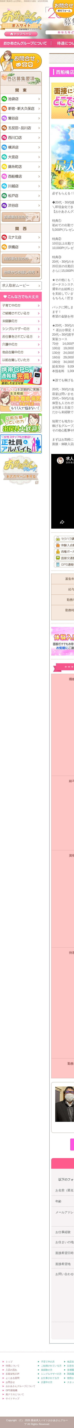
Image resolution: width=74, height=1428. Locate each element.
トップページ (21, 34)
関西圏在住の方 (21, 258)
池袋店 (20, 99)
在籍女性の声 (12, 1374)
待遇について (12, 1365)
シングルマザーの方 (20, 329)
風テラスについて (15, 1394)
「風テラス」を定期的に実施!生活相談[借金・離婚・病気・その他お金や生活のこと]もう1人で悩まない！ (21, 399)
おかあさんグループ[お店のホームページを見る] (21, 470)
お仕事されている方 (20, 336)
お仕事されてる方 (50, 1378)
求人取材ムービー (15, 285)
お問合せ (21, 60)
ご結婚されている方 (51, 1365)
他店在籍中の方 (20, 352)
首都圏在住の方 (21, 217)
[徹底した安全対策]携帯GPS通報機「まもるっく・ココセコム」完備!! (21, 375)
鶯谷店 (20, 118)
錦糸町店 (20, 166)
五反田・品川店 (20, 128)
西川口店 (20, 137)
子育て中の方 (20, 305)
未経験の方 (20, 321)
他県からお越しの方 (21, 272)
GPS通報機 (11, 1390)
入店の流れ (11, 1370)
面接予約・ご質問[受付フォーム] (63, 9)
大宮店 (20, 157)
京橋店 (20, 247)
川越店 (20, 186)
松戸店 (20, 195)
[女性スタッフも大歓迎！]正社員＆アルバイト (21, 443)
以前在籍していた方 (20, 360)
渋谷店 (20, 205)
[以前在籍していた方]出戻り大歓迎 (21, 423)
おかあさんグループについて (25, 43)
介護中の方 (20, 344)
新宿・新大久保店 (20, 108)
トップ (9, 1361)
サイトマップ (12, 1398)
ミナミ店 (20, 237)
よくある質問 (12, 1378)
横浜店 (20, 147)
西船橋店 (20, 176)
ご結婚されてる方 (20, 313)
